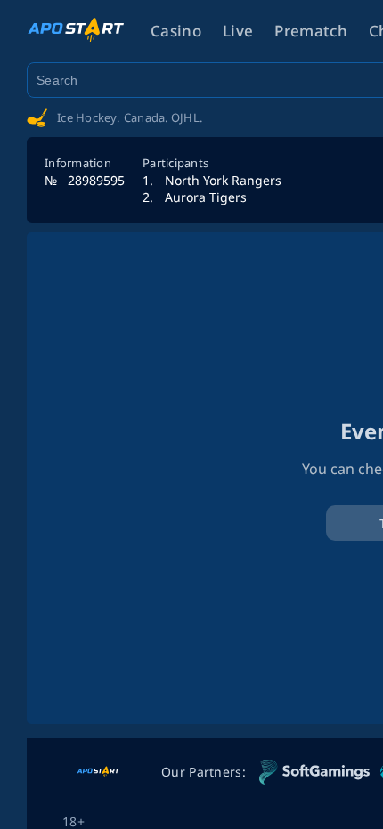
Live (238, 30)
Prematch (310, 30)
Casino (176, 30)
